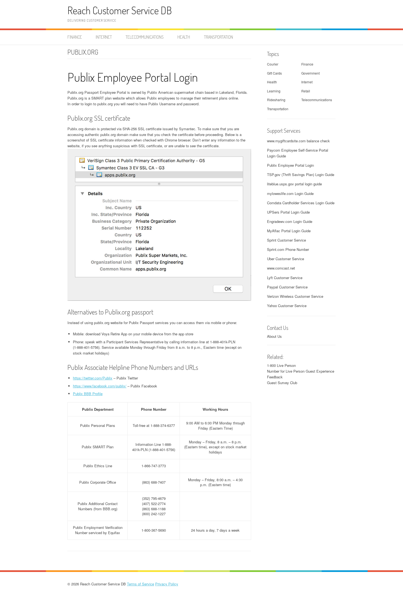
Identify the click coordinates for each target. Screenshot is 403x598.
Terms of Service (140, 583)
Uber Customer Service (285, 258)
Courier (272, 64)
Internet (104, 37)
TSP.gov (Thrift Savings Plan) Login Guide (300, 174)
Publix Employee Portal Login (132, 76)
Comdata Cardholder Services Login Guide (300, 202)
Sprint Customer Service (286, 240)
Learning (273, 91)
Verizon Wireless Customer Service (295, 296)
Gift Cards (274, 73)
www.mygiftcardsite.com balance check (298, 140)
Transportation (218, 37)
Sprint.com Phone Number (288, 249)
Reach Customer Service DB (119, 10)
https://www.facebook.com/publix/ (99, 386)
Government (310, 73)
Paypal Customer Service (287, 287)
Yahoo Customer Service (286, 305)
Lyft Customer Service (284, 277)
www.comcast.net (281, 268)
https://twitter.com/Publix (92, 378)
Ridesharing (276, 99)
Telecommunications (145, 37)
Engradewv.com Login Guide (289, 221)
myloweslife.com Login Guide (290, 193)
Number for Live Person (286, 371)
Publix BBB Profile (88, 393)
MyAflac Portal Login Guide (289, 230)
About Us (274, 336)
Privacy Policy (166, 583)
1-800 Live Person (281, 365)
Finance (74, 37)
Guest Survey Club (282, 382)
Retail (305, 91)
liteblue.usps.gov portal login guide (294, 183)
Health (183, 37)
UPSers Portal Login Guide (288, 212)
